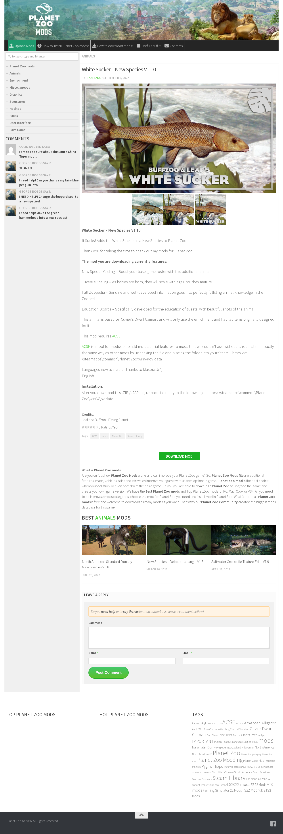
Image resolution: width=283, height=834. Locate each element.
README (252, 767)
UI (270, 778)
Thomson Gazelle (256, 779)
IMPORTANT (203, 741)
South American (261, 772)
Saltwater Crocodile (201, 772)
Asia (206, 729)
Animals (88, 56)
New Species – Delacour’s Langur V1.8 (175, 561)
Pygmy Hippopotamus (235, 766)
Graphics (16, 94)
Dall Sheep (213, 735)
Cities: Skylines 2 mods (207, 723)
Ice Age (261, 735)
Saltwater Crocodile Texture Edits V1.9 (240, 561)
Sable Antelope (265, 766)
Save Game (17, 130)
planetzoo (93, 78)
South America (243, 772)
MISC (255, 741)
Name (93, 653)
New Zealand (234, 747)
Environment (19, 80)
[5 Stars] (93, 427)
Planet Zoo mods (22, 66)
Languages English (242, 741)
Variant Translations (203, 784)
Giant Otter (249, 735)
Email (187, 653)
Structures (17, 101)
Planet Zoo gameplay (251, 754)
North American (200, 754)
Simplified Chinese (222, 772)
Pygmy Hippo (212, 766)
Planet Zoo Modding (220, 759)
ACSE (116, 336)
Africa (239, 723)
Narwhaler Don (202, 747)
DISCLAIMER (226, 735)
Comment (95, 623)
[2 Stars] (85, 427)
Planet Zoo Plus (253, 761)
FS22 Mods (258, 784)
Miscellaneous (20, 87)
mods (104, 436)
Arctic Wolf (197, 729)
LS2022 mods (238, 784)
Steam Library (134, 436)
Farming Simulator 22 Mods (222, 790)
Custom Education (239, 729)
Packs (14, 116)
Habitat (15, 109)
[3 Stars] (88, 427)
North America (265, 747)
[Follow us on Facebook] (273, 824)
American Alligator (259, 722)
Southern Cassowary (202, 779)
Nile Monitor (248, 747)
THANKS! (25, 168)
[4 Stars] (91, 427)
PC (210, 754)
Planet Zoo (117, 436)
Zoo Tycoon (220, 784)
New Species (220, 747)
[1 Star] (83, 427)
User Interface (20, 123)
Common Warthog (219, 729)
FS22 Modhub (252, 790)
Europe (236, 735)
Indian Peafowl (222, 742)
